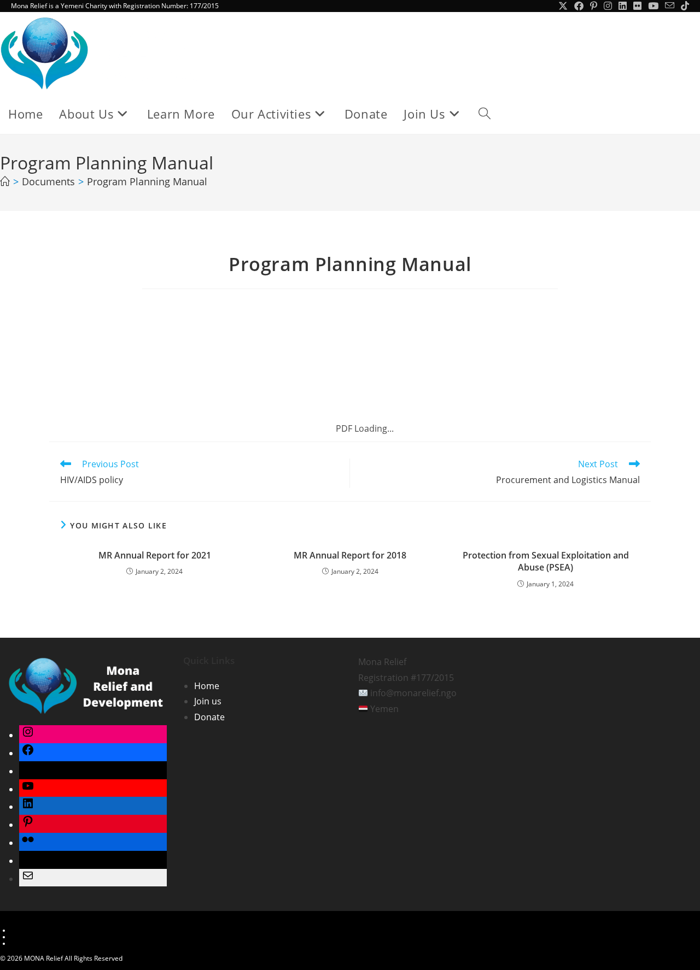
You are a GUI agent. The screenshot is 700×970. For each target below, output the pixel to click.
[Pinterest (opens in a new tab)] (593, 6)
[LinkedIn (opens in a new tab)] (622, 6)
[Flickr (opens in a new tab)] (637, 6)
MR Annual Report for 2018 (350, 555)
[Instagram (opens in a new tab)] (607, 6)
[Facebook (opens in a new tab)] (579, 6)
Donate (209, 717)
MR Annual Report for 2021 (154, 555)
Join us (207, 701)
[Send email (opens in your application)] (670, 6)
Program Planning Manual (147, 181)
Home (206, 686)
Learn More (28, 930)
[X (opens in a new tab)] (563, 6)
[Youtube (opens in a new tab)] (653, 6)
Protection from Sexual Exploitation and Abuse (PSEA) (546, 561)
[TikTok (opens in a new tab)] (683, 6)
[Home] (5, 181)
